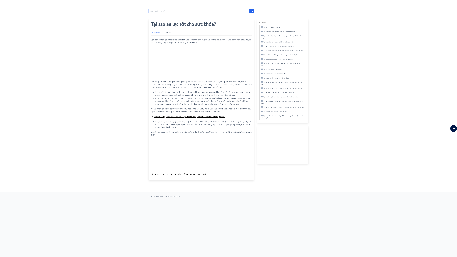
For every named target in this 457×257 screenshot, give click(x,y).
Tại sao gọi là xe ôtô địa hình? (272, 27)
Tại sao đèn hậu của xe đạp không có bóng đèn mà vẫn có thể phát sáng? (282, 117)
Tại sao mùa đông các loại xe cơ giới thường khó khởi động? (282, 88)
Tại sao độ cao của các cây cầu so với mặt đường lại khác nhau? (283, 107)
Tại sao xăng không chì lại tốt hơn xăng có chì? (278, 42)
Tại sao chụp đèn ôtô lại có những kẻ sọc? (276, 78)
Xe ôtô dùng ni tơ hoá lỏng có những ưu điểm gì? (279, 93)
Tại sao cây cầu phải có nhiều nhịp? (274, 111)
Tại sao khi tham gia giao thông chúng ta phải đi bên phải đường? (280, 64)
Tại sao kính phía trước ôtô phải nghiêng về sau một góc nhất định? (282, 83)
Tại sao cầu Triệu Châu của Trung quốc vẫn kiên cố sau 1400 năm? (282, 102)
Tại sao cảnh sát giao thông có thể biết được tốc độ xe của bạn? (283, 50)
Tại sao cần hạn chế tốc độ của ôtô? (274, 74)
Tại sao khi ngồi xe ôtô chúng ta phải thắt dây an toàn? (280, 97)
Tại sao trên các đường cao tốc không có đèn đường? (280, 55)
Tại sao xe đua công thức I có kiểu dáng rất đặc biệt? (280, 31)
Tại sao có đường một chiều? (272, 69)
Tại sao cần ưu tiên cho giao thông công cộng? (278, 59)
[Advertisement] (201, 62)
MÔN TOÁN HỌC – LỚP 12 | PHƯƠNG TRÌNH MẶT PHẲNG (181, 174)
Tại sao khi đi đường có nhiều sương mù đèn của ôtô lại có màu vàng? (282, 37)
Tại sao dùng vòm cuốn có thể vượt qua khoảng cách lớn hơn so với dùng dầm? (189, 116)
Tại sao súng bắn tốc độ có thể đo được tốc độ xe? (279, 46)
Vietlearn (157, 32)
